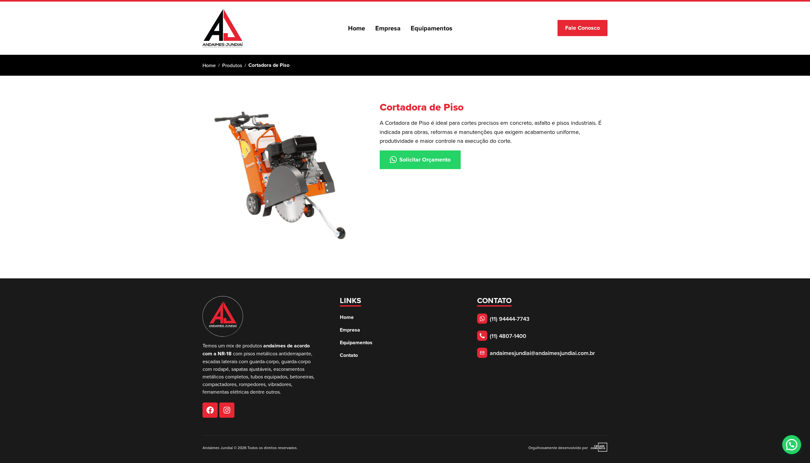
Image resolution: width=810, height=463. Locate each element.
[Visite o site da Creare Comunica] (598, 448)
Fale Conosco (582, 28)
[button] (791, 444)
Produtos (232, 65)
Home (209, 65)
